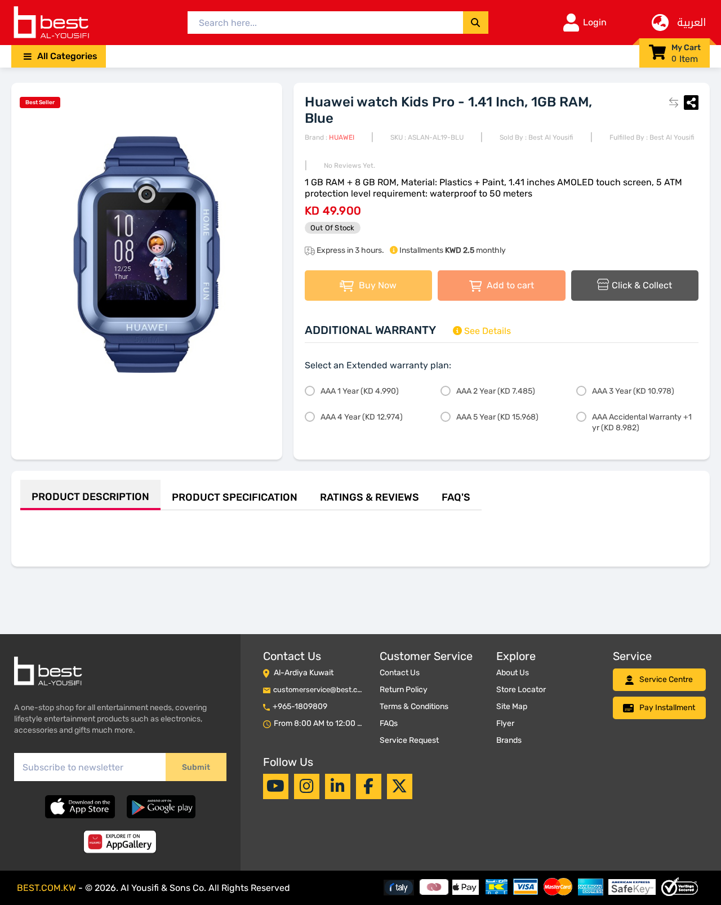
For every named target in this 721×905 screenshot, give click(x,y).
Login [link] (595, 22)
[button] (58, 56)
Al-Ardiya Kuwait (303, 672)
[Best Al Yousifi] (50, 22)
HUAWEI (341, 137)
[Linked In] (338, 786)
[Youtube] (275, 786)
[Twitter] (399, 786)
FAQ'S (456, 497)
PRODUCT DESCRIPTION (90, 497)
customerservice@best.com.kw (326, 689)
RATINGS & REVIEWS (369, 497)
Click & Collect (642, 285)
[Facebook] (368, 786)
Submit (196, 767)
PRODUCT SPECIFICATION (234, 497)
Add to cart (509, 285)
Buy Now (377, 285)
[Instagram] (307, 786)
